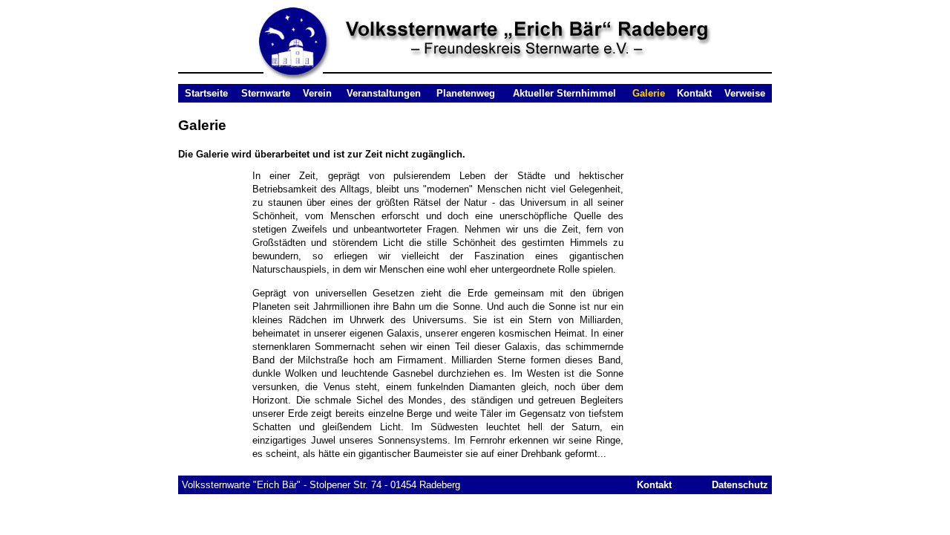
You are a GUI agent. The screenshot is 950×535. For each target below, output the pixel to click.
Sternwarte (265, 93)
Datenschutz (740, 484)
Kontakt (694, 93)
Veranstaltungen (384, 93)
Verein (317, 93)
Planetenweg (465, 93)
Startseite (206, 93)
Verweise (744, 93)
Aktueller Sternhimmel (564, 93)
